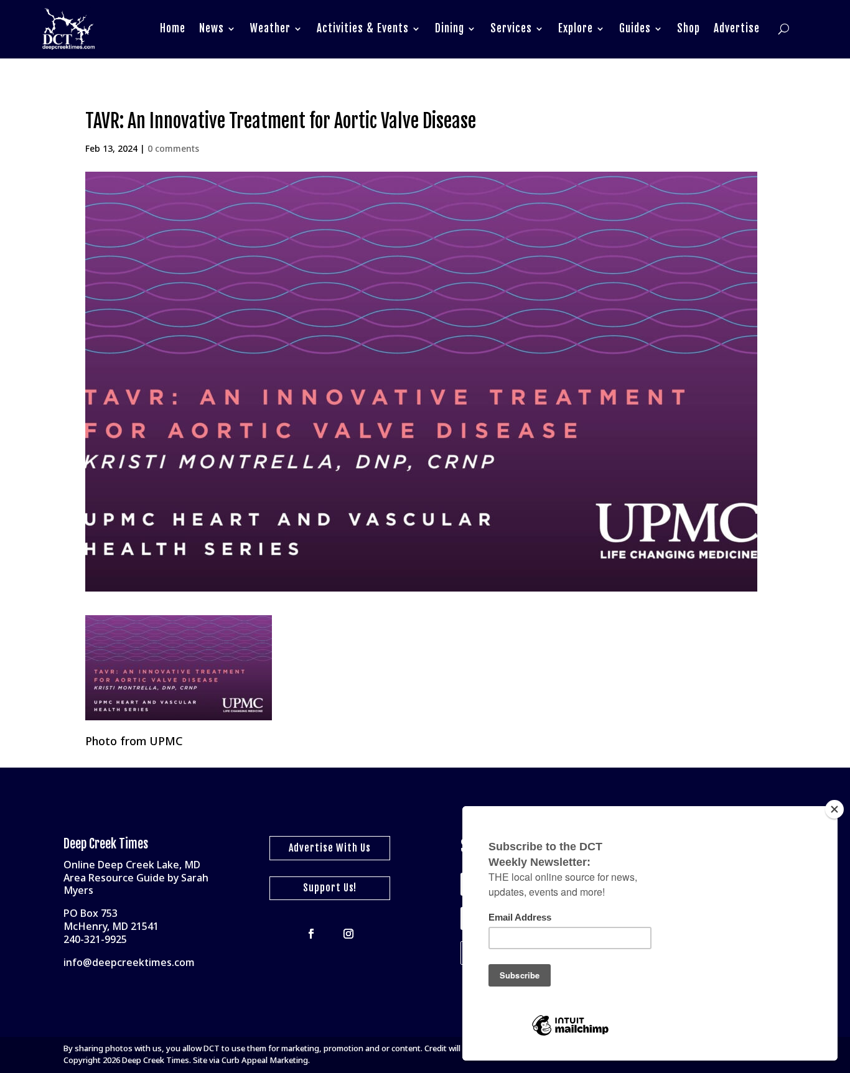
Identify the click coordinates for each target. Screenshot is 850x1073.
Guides (635, 28)
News (211, 28)
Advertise (737, 28)
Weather (270, 28)
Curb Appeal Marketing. (266, 1060)
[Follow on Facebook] (311, 933)
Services (511, 28)
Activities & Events (363, 28)
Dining (449, 28)
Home (172, 28)
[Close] (834, 809)
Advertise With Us (330, 848)
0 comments (173, 148)
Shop (688, 28)
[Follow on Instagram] (348, 933)
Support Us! (330, 887)
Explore (575, 28)
